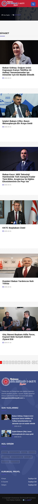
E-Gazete (4, 482)
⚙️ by (27, 500)
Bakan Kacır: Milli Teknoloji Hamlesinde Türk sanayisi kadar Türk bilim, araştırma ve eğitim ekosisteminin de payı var (18, 178)
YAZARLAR (28, 457)
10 (28, 362)
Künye (3, 478)
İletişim (3, 485)
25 (33, 362)
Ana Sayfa (6, 15)
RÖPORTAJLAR (15, 452)
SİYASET (24, 452)
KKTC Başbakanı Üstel (13, 228)
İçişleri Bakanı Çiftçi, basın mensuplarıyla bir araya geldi (17, 122)
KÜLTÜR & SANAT (17, 457)
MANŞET (5, 452)
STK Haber (5, 461)
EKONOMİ (32, 452)
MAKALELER (15, 461)
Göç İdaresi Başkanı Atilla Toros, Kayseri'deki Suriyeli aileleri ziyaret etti (18, 336)
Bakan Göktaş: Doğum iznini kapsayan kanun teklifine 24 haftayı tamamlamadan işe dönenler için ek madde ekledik (18, 71)
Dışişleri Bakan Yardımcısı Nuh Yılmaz (18, 282)
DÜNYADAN (6, 457)
